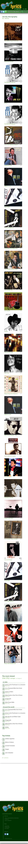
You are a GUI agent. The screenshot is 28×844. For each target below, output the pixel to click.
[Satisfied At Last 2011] (14, 154)
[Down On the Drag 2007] (14, 341)
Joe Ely (6, 678)
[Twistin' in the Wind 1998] (14, 507)
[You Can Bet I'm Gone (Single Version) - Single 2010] (14, 258)
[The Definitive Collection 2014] (14, 71)
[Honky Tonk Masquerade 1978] (14, 652)
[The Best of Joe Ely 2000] (14, 486)
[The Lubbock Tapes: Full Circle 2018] (14, 31)
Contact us (7, 819)
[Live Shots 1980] (14, 631)
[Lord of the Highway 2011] (14, 216)
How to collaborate (8, 820)
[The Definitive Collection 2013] (14, 113)
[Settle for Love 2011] (14, 175)
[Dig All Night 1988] (14, 569)
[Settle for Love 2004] (14, 403)
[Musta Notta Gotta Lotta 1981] (14, 611)
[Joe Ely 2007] (14, 320)
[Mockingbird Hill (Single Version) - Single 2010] (14, 237)
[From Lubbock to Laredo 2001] (14, 445)
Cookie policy (7, 827)
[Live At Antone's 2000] (14, 465)
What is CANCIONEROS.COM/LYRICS (12, 818)
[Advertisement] (14, 783)
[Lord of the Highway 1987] (14, 590)
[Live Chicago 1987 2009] (14, 279)
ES (23, 9)
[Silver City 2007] (14, 362)
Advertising (7, 828)
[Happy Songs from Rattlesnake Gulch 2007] (14, 382)
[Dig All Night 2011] (14, 196)
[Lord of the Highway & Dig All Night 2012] (14, 133)
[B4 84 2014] (14, 92)
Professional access (8, 838)
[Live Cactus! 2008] (14, 299)
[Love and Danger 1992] (14, 548)
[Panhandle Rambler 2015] (14, 50)
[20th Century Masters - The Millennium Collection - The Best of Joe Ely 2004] (14, 424)
